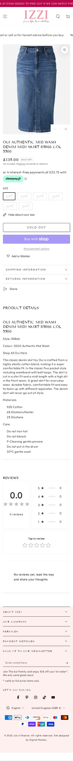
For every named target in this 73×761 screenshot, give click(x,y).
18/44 (25, 206)
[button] (58, 16)
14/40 (56, 196)
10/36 (24, 196)
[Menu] (5, 16)
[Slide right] (65, 129)
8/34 (9, 196)
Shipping (20, 164)
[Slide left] (55, 129)
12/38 (40, 196)
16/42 (10, 206)
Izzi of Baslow (22, 735)
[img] (16, 505)
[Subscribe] (68, 663)
